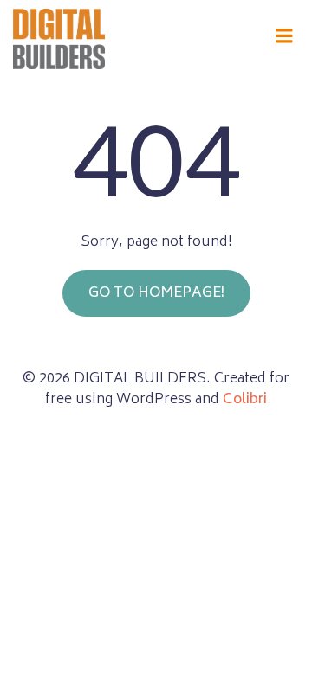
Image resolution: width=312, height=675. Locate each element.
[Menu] (284, 36)
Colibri (245, 400)
